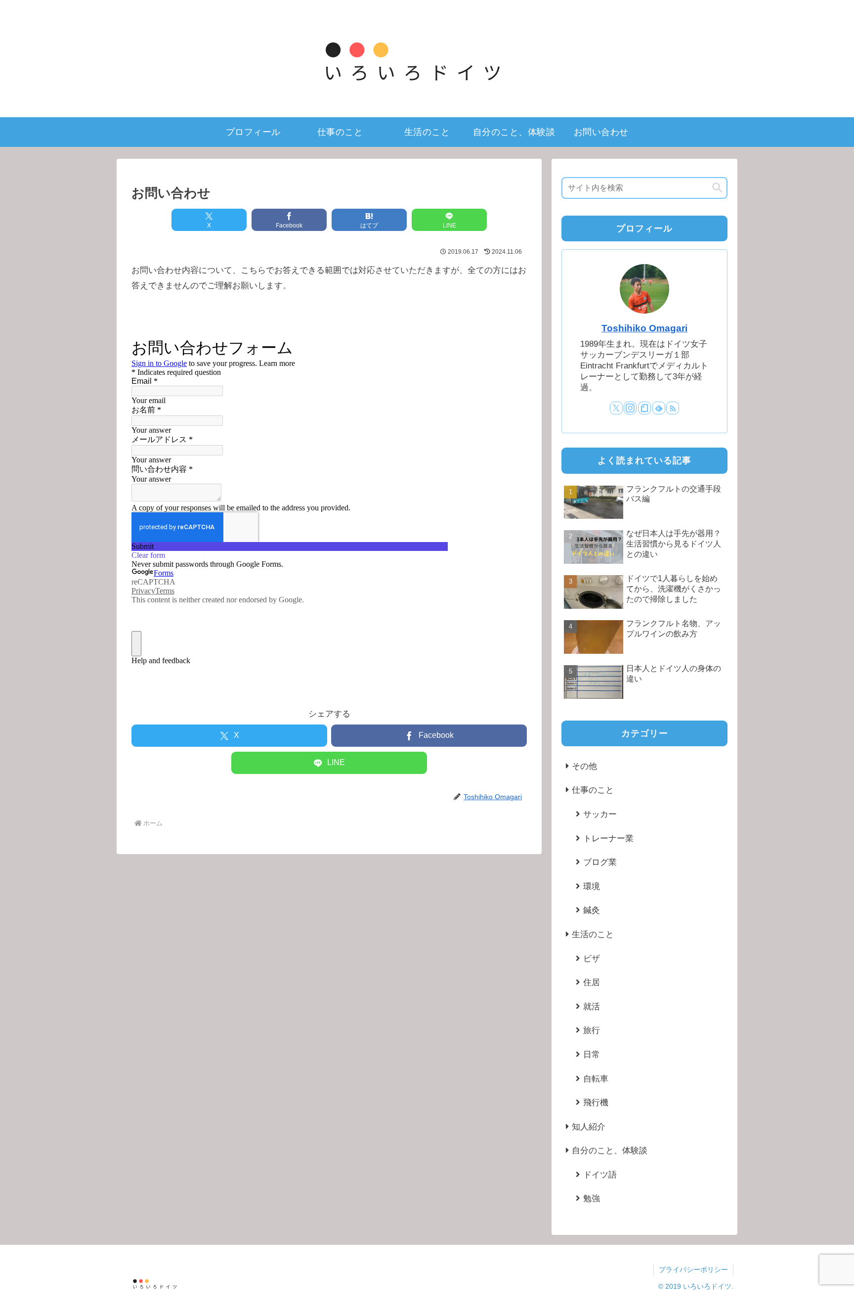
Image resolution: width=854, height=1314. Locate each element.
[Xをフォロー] (616, 408)
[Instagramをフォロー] (630, 408)
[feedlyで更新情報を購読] (658, 408)
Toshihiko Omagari (644, 328)
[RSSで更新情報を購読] (672, 408)
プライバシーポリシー (693, 1269)
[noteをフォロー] (644, 408)
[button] (717, 187)
